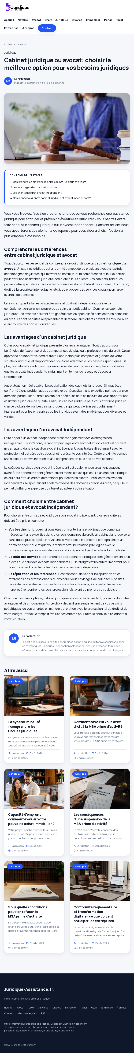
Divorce (77, 20)
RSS (43, 1013)
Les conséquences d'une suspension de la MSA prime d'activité (92, 819)
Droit (48, 20)
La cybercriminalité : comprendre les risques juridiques (24, 726)
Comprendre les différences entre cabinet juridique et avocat (49, 182)
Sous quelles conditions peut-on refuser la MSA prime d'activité (27, 912)
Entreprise (11, 28)
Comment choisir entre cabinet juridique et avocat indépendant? (52, 198)
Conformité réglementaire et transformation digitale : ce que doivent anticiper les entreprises (95, 914)
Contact (47, 28)
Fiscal (119, 20)
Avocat (36, 20)
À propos (28, 28)
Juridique (61, 20)
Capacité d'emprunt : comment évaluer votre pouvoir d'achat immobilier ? (31, 819)
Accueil (9, 20)
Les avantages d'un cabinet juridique (35, 187)
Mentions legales (27, 1013)
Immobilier (93, 20)
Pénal (108, 20)
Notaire (23, 20)
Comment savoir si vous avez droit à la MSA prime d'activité (98, 724)
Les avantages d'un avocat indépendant (37, 192)
